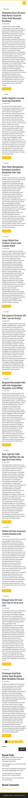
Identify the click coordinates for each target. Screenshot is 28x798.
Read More (6, 89)
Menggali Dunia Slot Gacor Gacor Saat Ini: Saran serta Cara (12, 602)
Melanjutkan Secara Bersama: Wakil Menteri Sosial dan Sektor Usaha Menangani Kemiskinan (13, 17)
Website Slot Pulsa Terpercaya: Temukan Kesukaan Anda (14, 532)
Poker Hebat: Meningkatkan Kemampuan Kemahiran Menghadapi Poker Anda (12, 169)
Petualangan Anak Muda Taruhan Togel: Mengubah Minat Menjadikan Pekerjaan (13, 676)
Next (20, 741)
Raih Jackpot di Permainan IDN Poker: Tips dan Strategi (14, 317)
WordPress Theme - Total (9, 795)
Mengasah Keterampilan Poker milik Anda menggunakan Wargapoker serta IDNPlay (14, 385)
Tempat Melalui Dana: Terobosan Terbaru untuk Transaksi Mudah (11, 243)
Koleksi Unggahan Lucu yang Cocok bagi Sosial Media (13, 99)
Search (4, 746)
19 (16, 741)
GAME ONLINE (6, 23)
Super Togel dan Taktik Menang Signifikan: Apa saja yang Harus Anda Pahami (13, 456)
